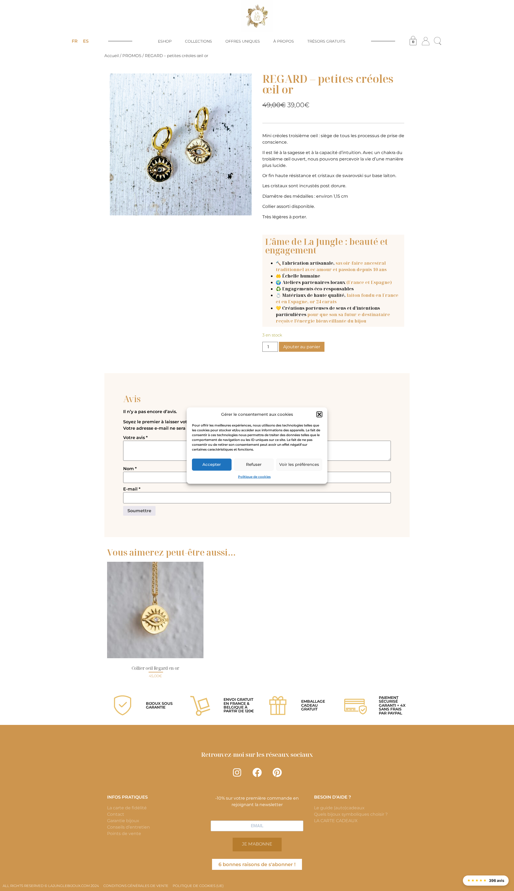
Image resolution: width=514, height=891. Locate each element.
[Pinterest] (277, 772)
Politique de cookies (254, 476)
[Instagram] (237, 772)
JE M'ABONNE (257, 844)
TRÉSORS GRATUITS (326, 41)
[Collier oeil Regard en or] (155, 610)
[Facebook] (257, 772)
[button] (319, 414)
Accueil (111, 55)
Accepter (211, 464)
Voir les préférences (299, 464)
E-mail (132, 489)
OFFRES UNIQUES (242, 41)
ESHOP (165, 41)
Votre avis (135, 438)
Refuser (254, 464)
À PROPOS (283, 41)
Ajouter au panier (301, 346)
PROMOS (131, 55)
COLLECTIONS (198, 41)
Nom (130, 469)
